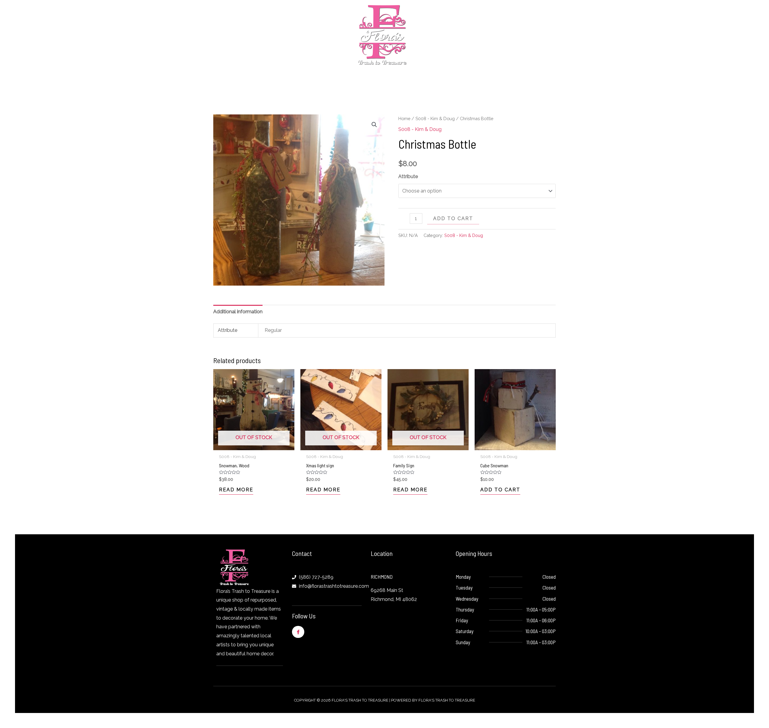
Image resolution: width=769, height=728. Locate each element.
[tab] (238, 312)
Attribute (408, 176)
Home (404, 118)
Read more (236, 490)
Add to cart (453, 218)
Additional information (238, 311)
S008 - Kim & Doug (435, 118)
